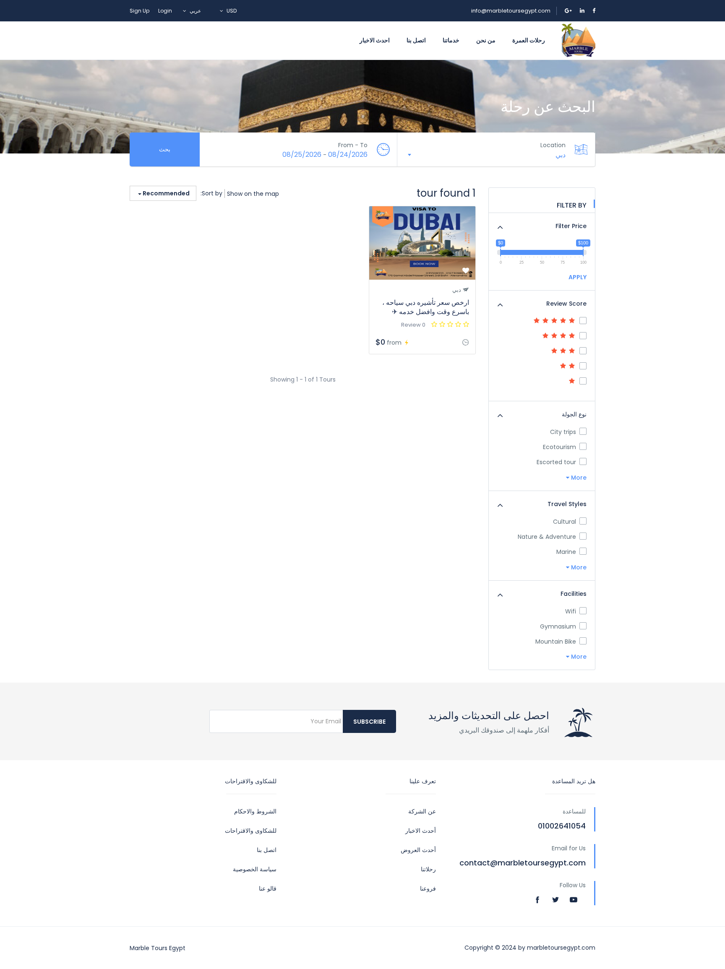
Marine (566, 552)
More (578, 477)
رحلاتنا (428, 869)
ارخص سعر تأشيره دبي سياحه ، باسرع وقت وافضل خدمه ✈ (425, 307)
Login (165, 10)
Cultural (564, 521)
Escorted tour (556, 462)
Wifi (570, 611)
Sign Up (139, 10)
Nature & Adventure (547, 537)
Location (553, 145)
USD (231, 10)
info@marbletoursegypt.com (510, 11)
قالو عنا (267, 888)
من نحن (486, 40)
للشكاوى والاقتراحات (250, 830)
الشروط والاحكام (255, 811)
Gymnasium (558, 626)
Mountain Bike (555, 641)
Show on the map (253, 193)
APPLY (578, 277)
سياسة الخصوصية (254, 869)
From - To (353, 145)
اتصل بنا (416, 40)
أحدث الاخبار (420, 830)
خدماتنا (451, 40)
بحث (164, 149)
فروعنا (428, 888)
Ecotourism (559, 447)
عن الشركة (422, 811)
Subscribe (369, 721)
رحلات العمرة (528, 40)
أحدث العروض (418, 850)
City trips (563, 432)
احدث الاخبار (375, 40)
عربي (195, 10)
